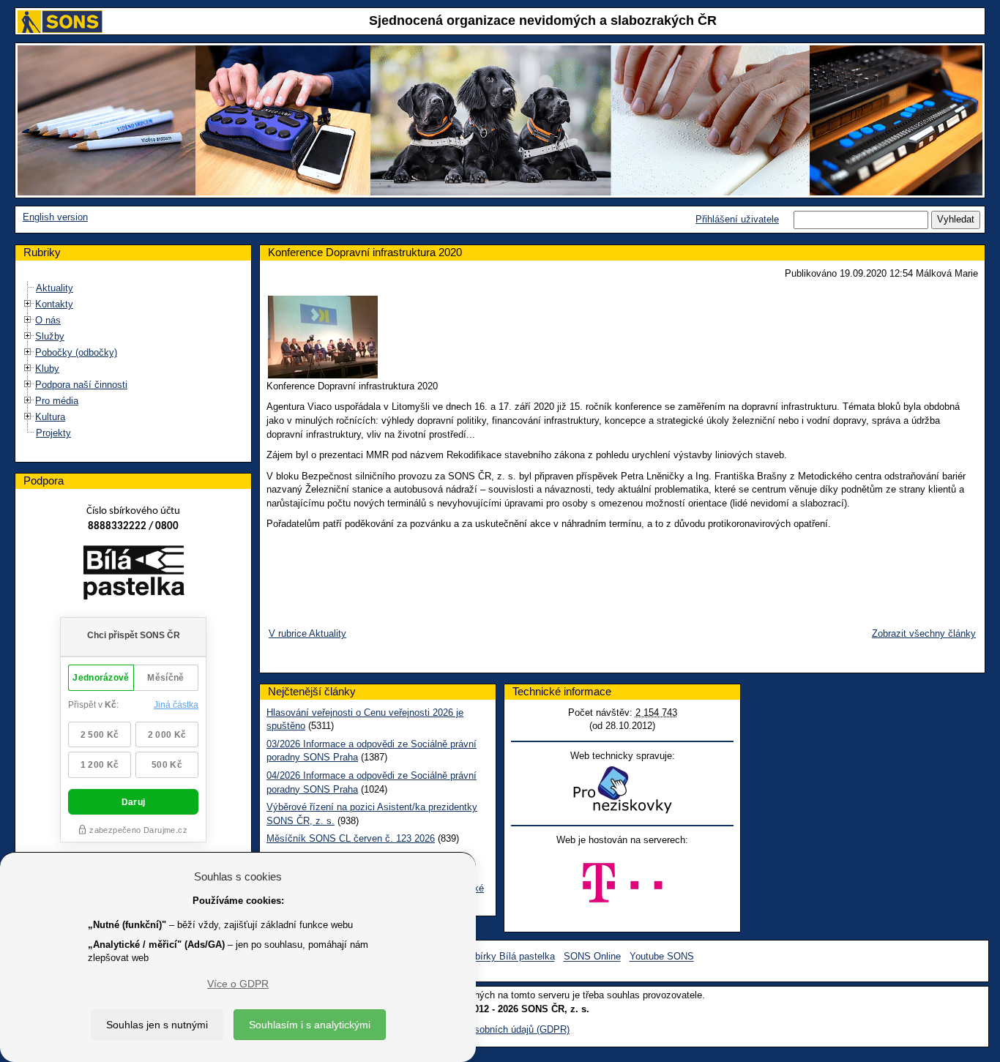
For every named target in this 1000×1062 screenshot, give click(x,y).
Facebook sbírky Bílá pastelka (490, 956)
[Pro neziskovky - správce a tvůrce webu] (622, 789)
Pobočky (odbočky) (76, 352)
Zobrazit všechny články (924, 633)
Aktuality (54, 288)
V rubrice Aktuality (307, 633)
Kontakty (54, 304)
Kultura (50, 416)
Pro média (56, 400)
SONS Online (592, 956)
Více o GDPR (238, 984)
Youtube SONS (662, 956)
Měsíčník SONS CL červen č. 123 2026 (350, 838)
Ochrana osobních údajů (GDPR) (500, 1029)
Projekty (53, 432)
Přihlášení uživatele (737, 219)
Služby (49, 336)
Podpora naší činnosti (81, 384)
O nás (48, 320)
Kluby (47, 368)
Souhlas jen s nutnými (157, 1025)
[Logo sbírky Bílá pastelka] (134, 575)
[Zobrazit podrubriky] (28, 304)
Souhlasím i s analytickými (309, 1025)
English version (55, 217)
